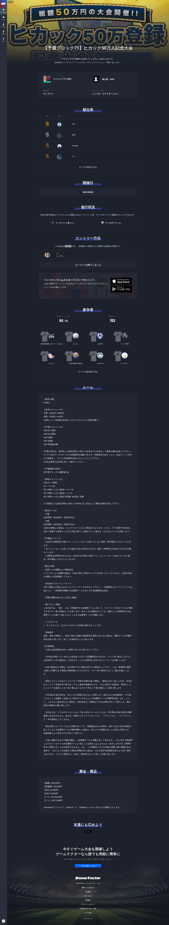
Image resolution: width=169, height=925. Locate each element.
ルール (88, 387)
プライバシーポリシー (88, 904)
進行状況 (88, 207)
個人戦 (108, 79)
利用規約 (88, 900)
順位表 (88, 109)
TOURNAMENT (4, 12)
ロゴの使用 (88, 913)
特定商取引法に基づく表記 (88, 909)
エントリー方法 (88, 238)
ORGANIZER (3, 26)
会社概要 (88, 892)
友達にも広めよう (88, 824)
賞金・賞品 (88, 771)
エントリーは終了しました (88, 264)
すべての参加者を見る (88, 372)
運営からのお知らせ (88, 887)
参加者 (88, 309)
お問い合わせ (88, 896)
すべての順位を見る (88, 167)
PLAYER (3, 19)
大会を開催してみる (88, 866)
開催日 (88, 183)
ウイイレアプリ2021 (62, 79)
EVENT (3, 41)
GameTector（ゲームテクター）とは (88, 883)
